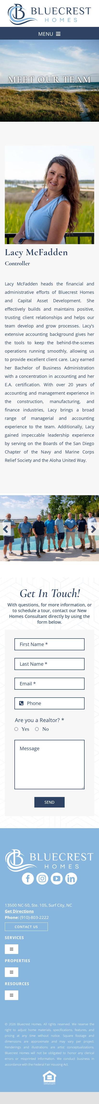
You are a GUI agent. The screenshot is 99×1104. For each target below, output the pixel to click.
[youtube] (57, 879)
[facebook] (28, 879)
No (45, 729)
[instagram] (42, 879)
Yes (25, 729)
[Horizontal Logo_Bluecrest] (49, 5)
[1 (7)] (49, 850)
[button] (5, 529)
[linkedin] (71, 879)
